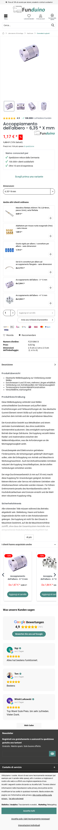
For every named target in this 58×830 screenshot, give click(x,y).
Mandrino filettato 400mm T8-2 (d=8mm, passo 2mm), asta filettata (33, 209)
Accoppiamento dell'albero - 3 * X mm (31, 280)
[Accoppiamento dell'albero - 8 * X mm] (17, 563)
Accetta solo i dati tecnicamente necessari (30, 819)
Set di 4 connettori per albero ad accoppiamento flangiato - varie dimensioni (34, 263)
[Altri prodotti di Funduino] (44, 133)
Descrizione (7, 364)
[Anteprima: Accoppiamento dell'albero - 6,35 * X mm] (9, 106)
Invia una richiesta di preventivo (34, 320)
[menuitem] (52, 17)
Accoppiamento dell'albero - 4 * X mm (31, 295)
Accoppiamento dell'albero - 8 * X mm (18, 577)
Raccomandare (28, 335)
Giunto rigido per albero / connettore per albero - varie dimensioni (32, 245)
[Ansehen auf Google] (10, 650)
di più (29, 537)
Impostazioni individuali (29, 825)
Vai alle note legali (16, 799)
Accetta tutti (29, 811)
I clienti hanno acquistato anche (17, 544)
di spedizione (28, 146)
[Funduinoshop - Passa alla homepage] (29, 9)
